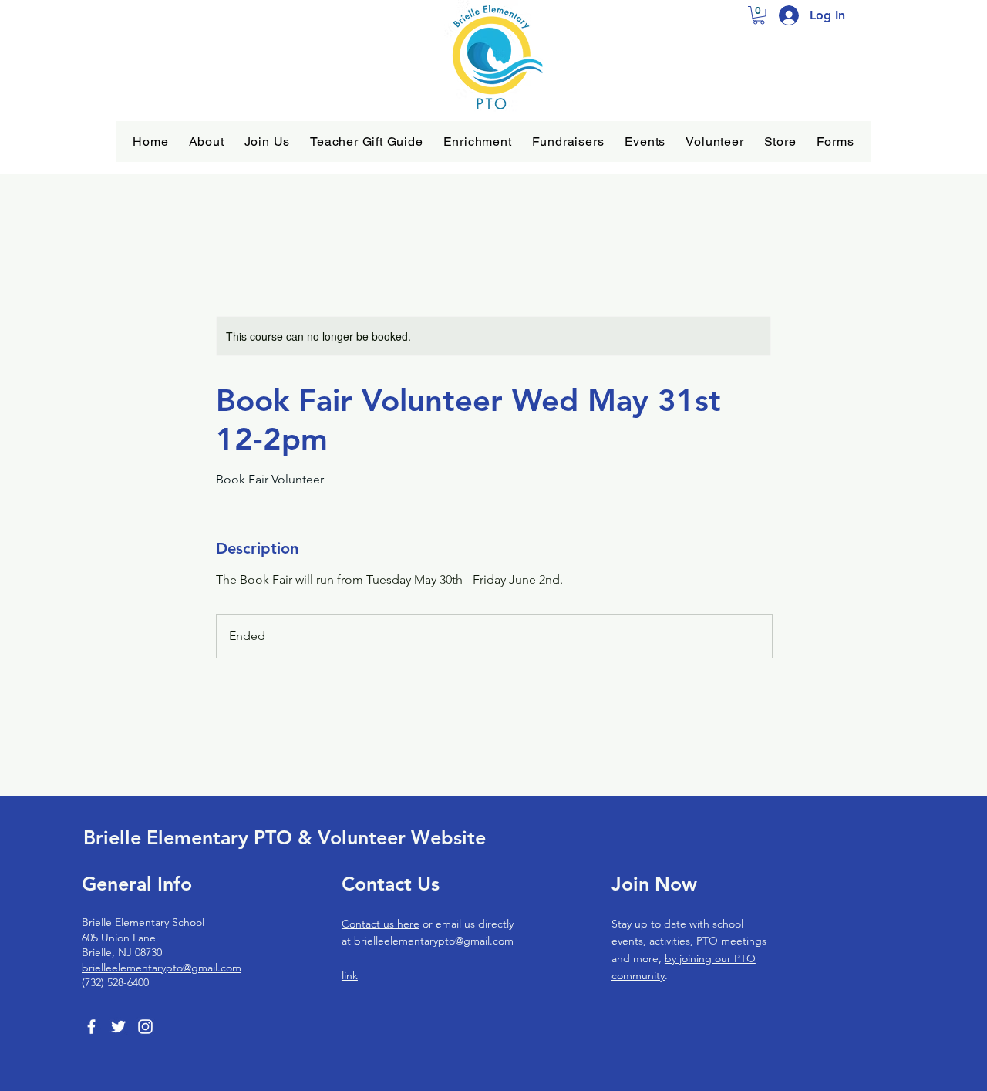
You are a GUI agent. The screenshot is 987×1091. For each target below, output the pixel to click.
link (350, 975)
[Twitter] (118, 1026)
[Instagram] (145, 1026)
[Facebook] (91, 1026)
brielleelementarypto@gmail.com (161, 968)
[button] (206, 141)
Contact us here (380, 924)
